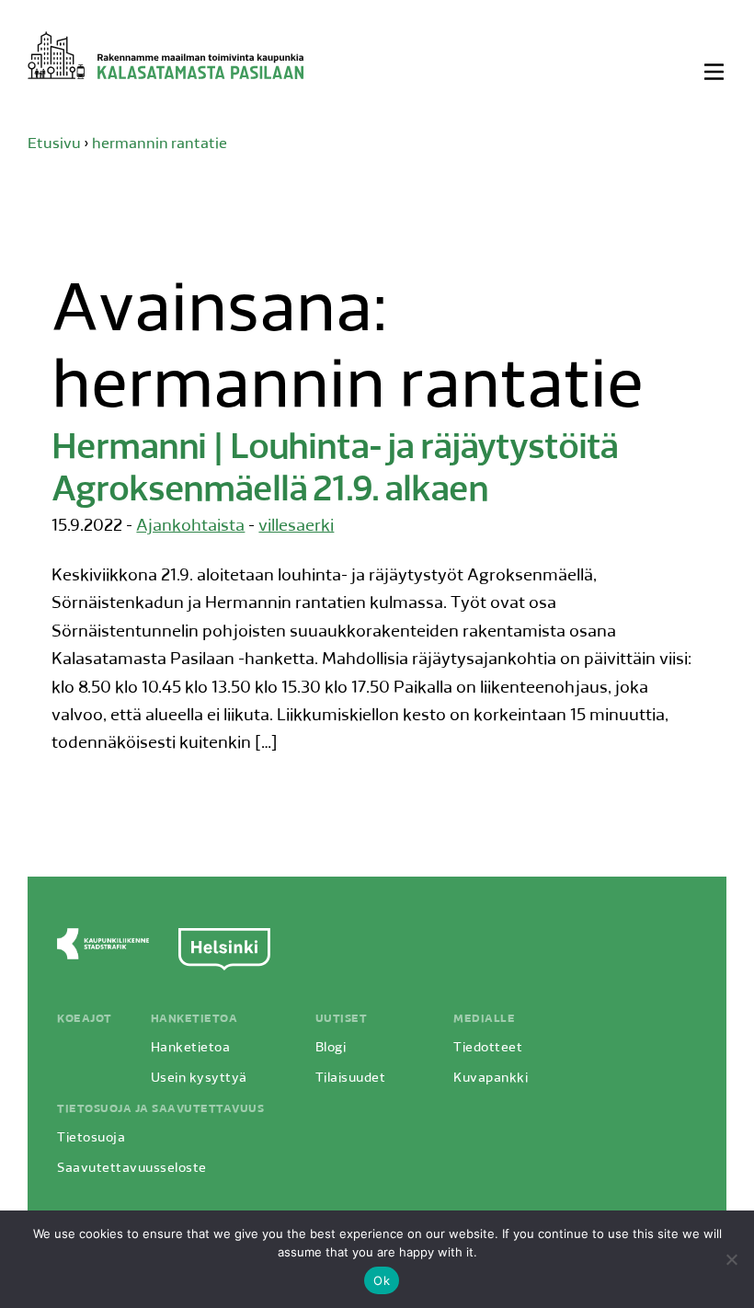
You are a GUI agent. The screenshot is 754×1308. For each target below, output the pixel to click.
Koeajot (84, 1019)
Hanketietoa (194, 1019)
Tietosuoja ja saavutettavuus (160, 1109)
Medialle (484, 1019)
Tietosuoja (91, 1138)
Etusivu (54, 144)
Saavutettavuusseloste (132, 1169)
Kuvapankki (490, 1078)
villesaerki (296, 527)
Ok (381, 1280)
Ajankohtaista (190, 527)
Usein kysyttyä (199, 1078)
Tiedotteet (487, 1048)
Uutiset (341, 1019)
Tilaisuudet (350, 1078)
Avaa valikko (715, 72)
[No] (731, 1259)
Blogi (331, 1048)
